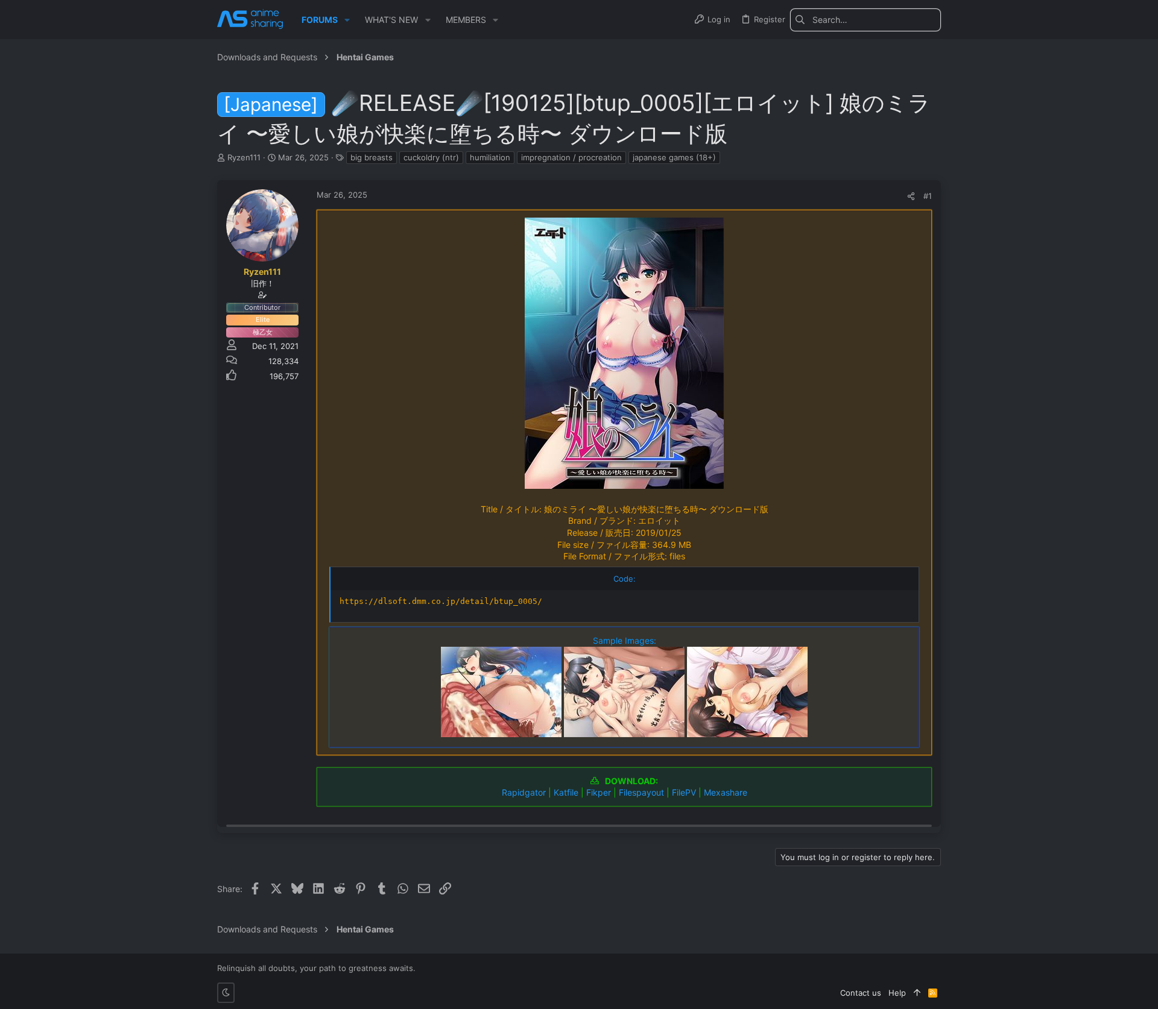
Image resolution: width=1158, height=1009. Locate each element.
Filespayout (641, 792)
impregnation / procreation (571, 157)
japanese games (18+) (674, 157)
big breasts (371, 157)
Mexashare (725, 792)
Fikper (598, 792)
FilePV (684, 792)
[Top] (917, 993)
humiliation (490, 157)
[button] (347, 20)
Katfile (566, 792)
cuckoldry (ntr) (431, 157)
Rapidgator (524, 792)
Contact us (860, 993)
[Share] (911, 196)
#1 (927, 196)
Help (897, 993)
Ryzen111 (244, 157)
